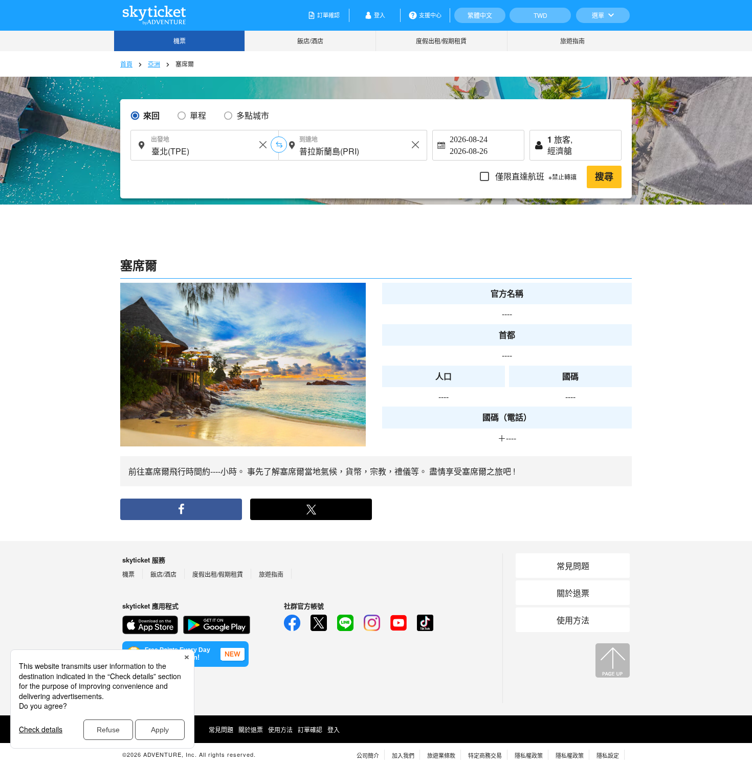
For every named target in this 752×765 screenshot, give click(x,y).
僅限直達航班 (535, 176)
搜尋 (604, 177)
